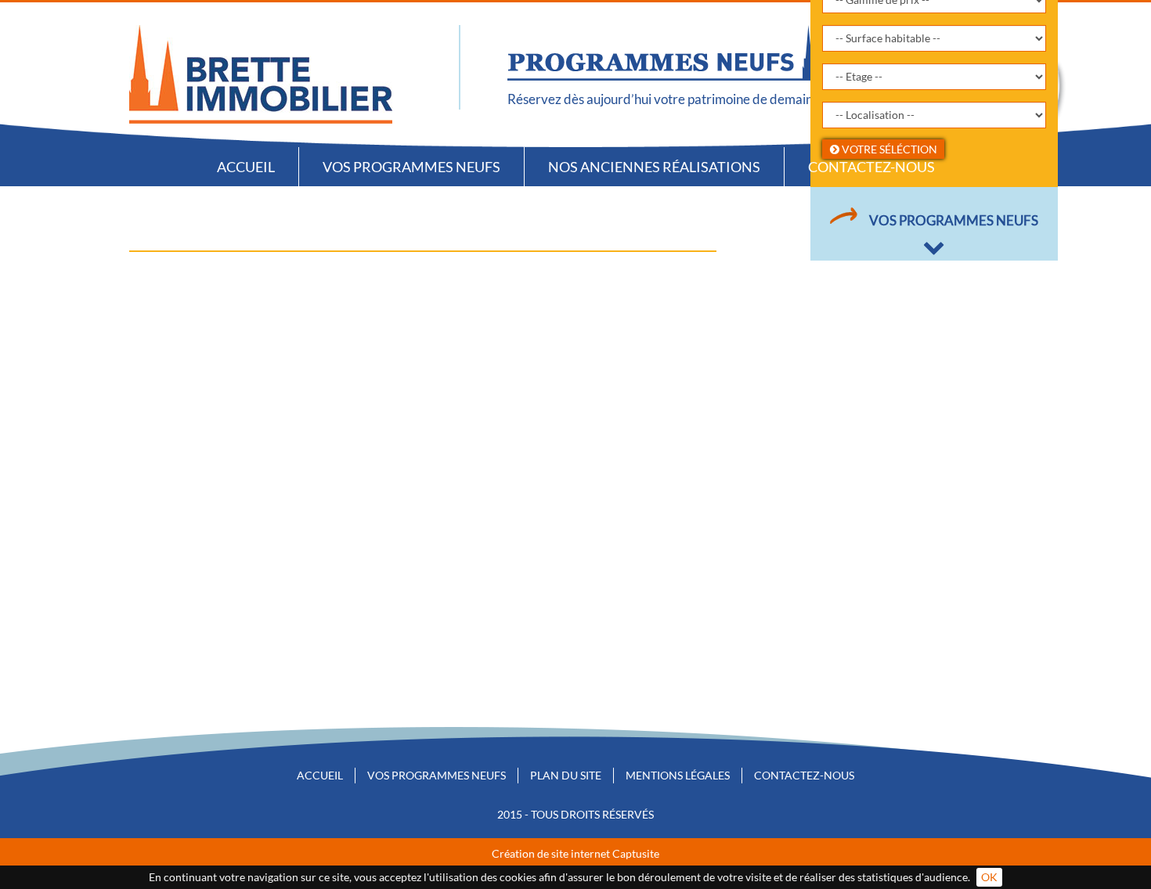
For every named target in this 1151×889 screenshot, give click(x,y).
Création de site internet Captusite (575, 853)
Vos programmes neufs (411, 166)
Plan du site (565, 775)
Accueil (246, 166)
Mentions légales (678, 775)
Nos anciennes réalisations (654, 166)
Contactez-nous (871, 166)
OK (989, 877)
